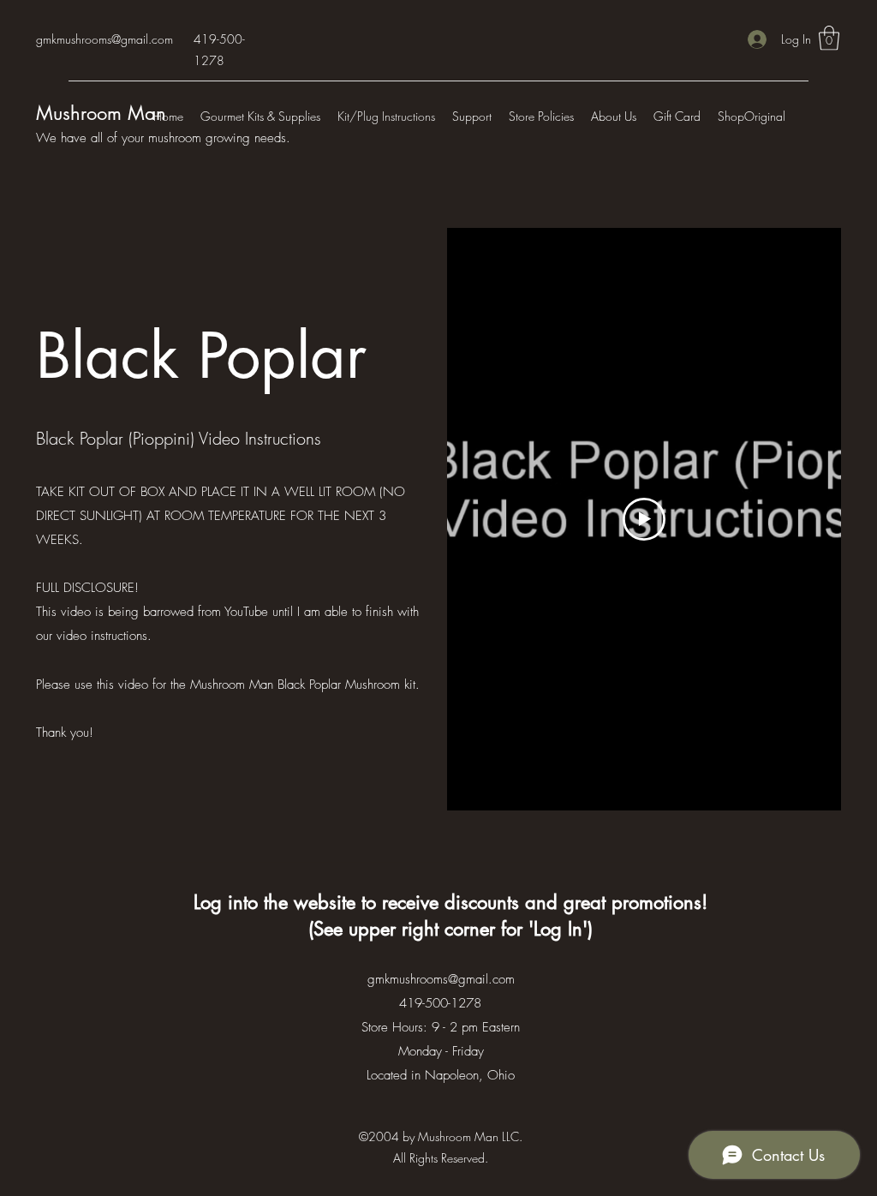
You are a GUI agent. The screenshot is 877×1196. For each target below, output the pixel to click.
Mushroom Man (101, 113)
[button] (829, 38)
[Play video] (644, 519)
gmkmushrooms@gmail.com (104, 39)
